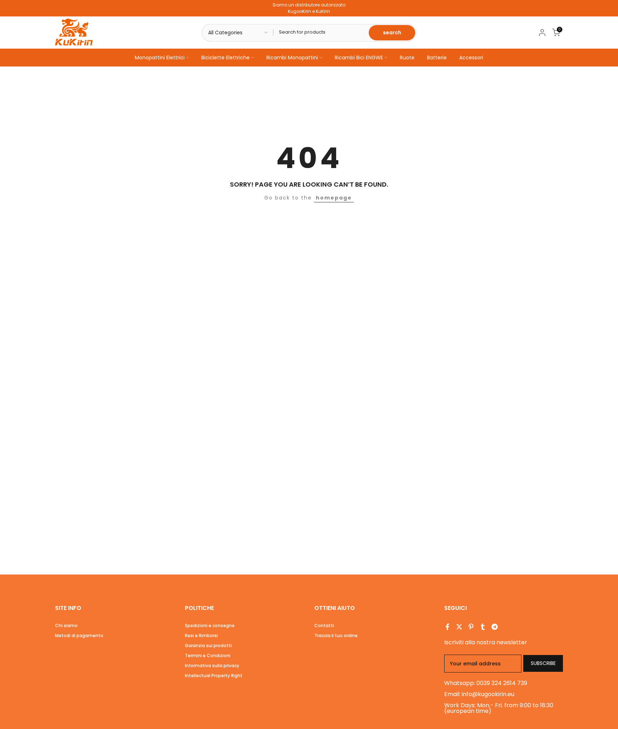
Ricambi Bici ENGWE (359, 57)
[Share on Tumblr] (483, 626)
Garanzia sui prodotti (208, 645)
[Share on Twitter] (459, 626)
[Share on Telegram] (494, 626)
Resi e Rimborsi (201, 635)
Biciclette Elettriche (225, 57)
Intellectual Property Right (213, 676)
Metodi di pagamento (79, 635)
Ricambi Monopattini (292, 57)
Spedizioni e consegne (210, 625)
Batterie (437, 57)
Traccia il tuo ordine (336, 635)
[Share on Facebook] (447, 626)
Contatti (324, 625)
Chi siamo (66, 625)
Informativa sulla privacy (212, 665)
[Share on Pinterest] (471, 626)
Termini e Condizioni (207, 655)
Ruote (407, 57)
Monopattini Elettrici (160, 57)
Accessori (471, 57)
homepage (334, 197)
